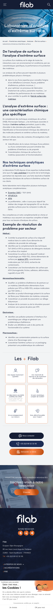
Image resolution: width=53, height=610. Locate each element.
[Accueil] (26, 4)
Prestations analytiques (17, 41)
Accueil (5, 41)
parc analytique (20, 173)
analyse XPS (23, 259)
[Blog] (20, 533)
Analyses (30, 41)
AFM (10, 199)
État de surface (40, 41)
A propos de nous (13, 564)
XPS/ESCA (12, 196)
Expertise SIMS (14, 193)
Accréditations (11, 568)
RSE (6, 571)
